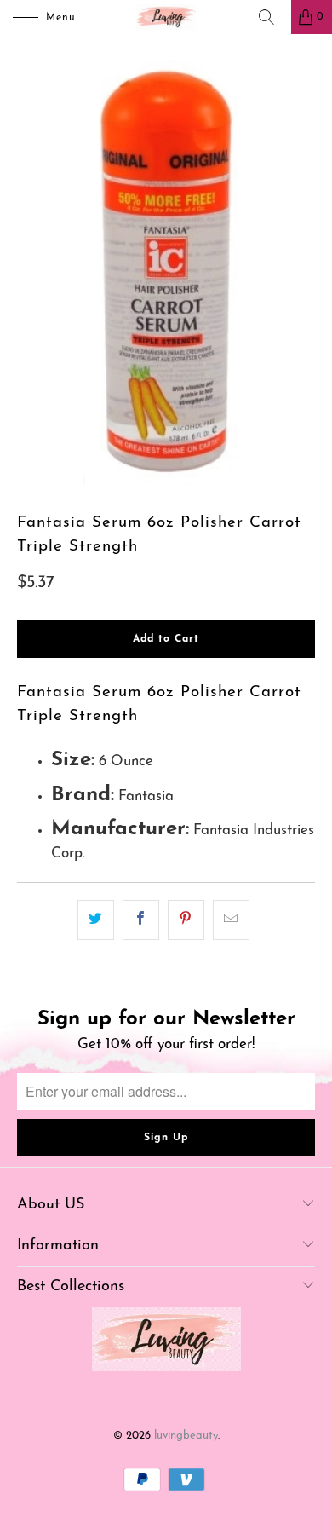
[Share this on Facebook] (141, 920)
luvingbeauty (186, 1435)
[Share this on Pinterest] (186, 920)
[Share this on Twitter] (95, 920)
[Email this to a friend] (231, 920)
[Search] (272, 17)
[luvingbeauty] (166, 17)
